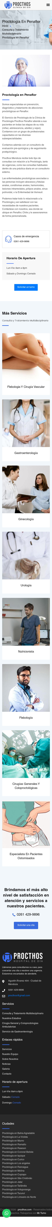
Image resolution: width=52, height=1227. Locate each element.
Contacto (6, 1074)
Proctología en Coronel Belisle (17, 1152)
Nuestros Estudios (11, 1018)
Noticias (6, 1064)
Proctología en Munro (13, 1141)
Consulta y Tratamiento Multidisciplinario (22, 1014)
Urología (26, 585)
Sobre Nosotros (10, 1059)
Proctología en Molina (13, 1171)
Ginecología (26, 519)
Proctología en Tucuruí (13, 1193)
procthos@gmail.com (19, 996)
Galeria (6, 1069)
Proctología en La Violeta (15, 1137)
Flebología (26, 718)
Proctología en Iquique (13, 1156)
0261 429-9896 (28, 915)
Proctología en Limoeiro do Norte (19, 1197)
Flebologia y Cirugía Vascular (26, 387)
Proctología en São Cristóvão (17, 1178)
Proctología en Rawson (14, 1148)
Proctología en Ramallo (14, 1145)
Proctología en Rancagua (15, 1167)
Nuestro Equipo (10, 1054)
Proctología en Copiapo (14, 1175)
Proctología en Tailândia (14, 1186)
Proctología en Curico (13, 1160)
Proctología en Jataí (12, 1182)
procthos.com (24, 1210)
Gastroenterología (26, 453)
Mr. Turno (41, 1213)
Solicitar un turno (26, 287)
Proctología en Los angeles (16, 1163)
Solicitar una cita (26, 925)
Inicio (5, 26)
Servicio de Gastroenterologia (17, 1032)
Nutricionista (26, 651)
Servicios (7, 1049)
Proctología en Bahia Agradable (18, 1133)
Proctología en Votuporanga (16, 1190)
